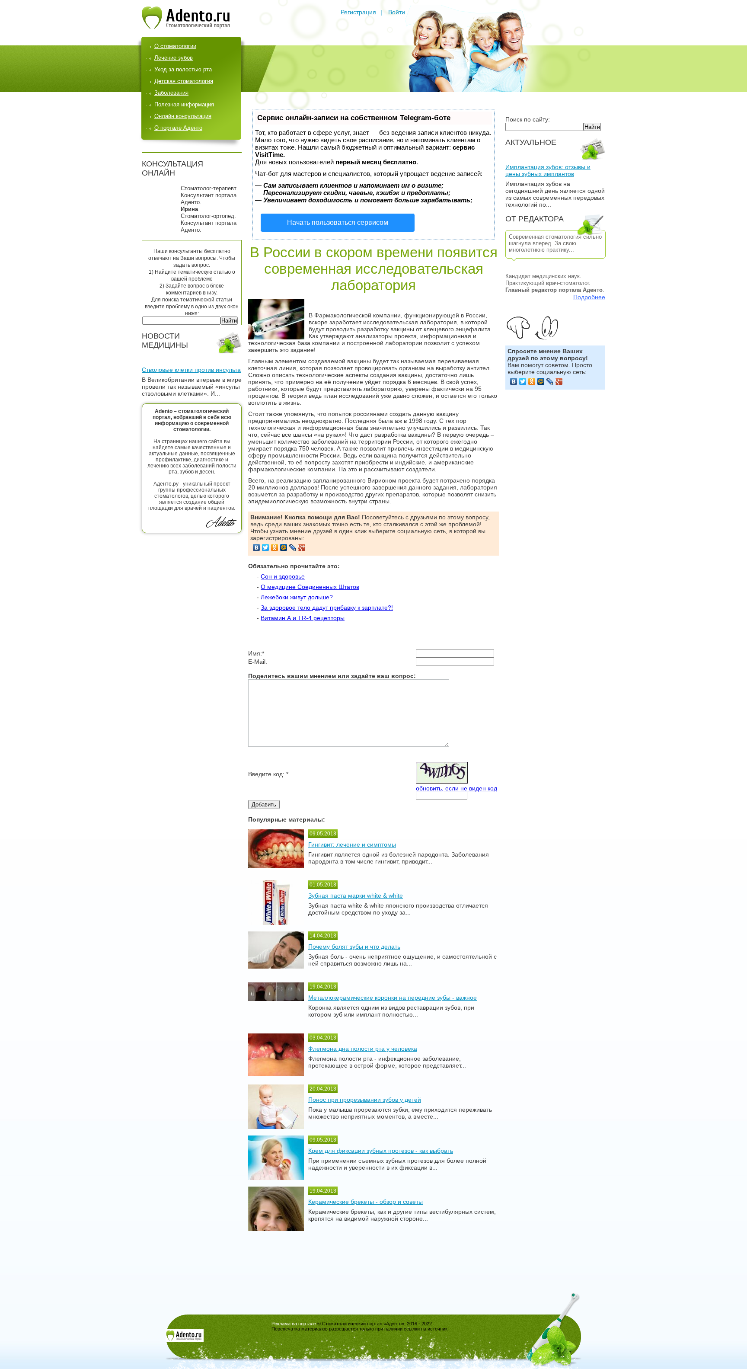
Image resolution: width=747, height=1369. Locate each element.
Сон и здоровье (283, 576)
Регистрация (358, 12)
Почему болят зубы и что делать (354, 946)
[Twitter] (522, 381)
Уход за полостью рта (183, 69)
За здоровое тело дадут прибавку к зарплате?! (327, 607)
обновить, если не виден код (456, 788)
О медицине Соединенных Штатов (310, 586)
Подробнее (589, 297)
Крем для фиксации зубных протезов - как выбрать (380, 1150)
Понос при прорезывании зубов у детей (364, 1099)
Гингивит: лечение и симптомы (352, 844)
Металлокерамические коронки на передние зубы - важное (392, 997)
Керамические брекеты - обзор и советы (365, 1201)
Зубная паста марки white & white (355, 895)
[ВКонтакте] (513, 381)
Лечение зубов (173, 57)
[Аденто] (186, 26)
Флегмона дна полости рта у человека (362, 1048)
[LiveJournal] (550, 381)
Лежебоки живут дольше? (297, 597)
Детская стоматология (183, 81)
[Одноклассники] (531, 381)
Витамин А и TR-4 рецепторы (303, 617)
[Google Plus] (559, 381)
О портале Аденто (178, 128)
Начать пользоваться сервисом (337, 222)
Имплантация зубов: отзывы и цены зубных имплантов (548, 170)
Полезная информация (184, 104)
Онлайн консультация (182, 116)
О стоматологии (175, 46)
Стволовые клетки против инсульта (191, 369)
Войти (396, 12)
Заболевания (171, 93)
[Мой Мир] (541, 381)
